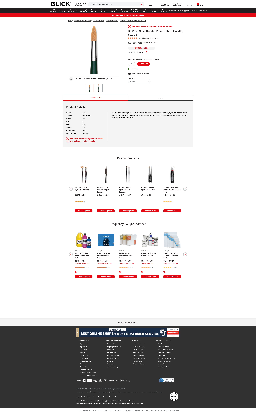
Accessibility (102, 401)
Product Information (139, 344)
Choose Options (84, 211)
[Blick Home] (61, 4)
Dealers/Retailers (163, 367)
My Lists (83, 352)
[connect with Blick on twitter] (99, 397)
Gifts (187, 11)
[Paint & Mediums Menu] (53, 13)
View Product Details (151, 43)
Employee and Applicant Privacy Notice (131, 403)
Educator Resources (164, 361)
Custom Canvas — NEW (88, 373)
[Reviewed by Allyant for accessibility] (174, 396)
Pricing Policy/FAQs (113, 355)
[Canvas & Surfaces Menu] (62, 13)
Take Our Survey (112, 367)
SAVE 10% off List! (141, 48)
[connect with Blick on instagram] (104, 397)
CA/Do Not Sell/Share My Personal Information (91, 403)
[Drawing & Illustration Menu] (84, 13)
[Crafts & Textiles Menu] (146, 13)
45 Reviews (145, 38)
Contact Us (111, 364)
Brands (171, 11)
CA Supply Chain (112, 403)
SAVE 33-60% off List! (104, 263)
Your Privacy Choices (127, 401)
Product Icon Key (138, 347)
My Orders (83, 347)
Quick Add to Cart (163, 347)
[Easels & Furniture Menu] (104, 13)
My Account (84, 344)
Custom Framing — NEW (88, 375)
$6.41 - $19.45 (102, 261)
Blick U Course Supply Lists (166, 358)
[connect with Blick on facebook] (93, 397)
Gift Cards (83, 350)
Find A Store (84, 355)
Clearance (203, 11)
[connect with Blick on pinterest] (110, 397)
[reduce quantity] (129, 64)
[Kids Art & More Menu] (155, 13)
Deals (195, 11)
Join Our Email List (86, 370)
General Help (111, 344)
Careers (82, 364)
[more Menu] (163, 13)
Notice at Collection (113, 401)
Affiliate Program (85, 361)
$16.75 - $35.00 (80, 195)
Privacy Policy (82, 401)
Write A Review (155, 38)
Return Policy (111, 352)
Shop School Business (177, 4)
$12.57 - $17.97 (125, 195)
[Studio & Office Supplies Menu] (135, 13)
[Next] (185, 189)
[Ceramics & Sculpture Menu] (124, 13)
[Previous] (71, 189)
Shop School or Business (166, 344)
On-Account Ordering (164, 352)
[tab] (95, 98)
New (181, 11)
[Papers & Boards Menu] (94, 13)
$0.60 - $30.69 (169, 261)
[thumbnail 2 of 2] (99, 88)
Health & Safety (138, 350)
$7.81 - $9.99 (146, 195)
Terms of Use (93, 401)
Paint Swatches (138, 352)
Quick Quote (162, 355)
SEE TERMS (139, 15)
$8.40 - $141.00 (147, 261)
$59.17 (141, 52)
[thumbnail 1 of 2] (90, 88)
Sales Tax (110, 350)
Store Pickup (84, 358)
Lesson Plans (162, 364)
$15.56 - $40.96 (169, 195)
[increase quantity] (133, 64)
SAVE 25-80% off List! (126, 263)
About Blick (84, 367)
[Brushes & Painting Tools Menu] (73, 13)
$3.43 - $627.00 (125, 261)
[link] (78, 5)
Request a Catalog (139, 364)
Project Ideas (137, 361)
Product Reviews (138, 355)
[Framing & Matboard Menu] (114, 13)
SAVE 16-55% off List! (171, 263)
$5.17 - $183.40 (80, 261)
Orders (189, 5)
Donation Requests (113, 358)
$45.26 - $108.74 (103, 195)
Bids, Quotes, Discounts (165, 350)
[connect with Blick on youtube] (115, 397)
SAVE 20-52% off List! (82, 263)
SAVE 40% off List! (147, 263)
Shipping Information (114, 347)
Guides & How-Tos (139, 358)
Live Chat (110, 361)
